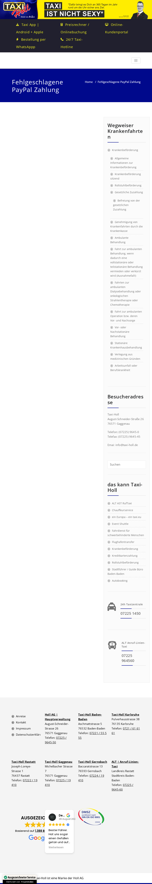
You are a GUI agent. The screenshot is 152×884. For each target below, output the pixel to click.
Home (89, 82)
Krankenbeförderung (125, 150)
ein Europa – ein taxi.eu (126, 517)
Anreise (21, 716)
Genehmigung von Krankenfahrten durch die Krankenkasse (126, 226)
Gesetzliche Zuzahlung (129, 192)
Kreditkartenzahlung (125, 555)
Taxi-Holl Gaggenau (58, 762)
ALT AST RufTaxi (122, 503)
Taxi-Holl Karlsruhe (125, 714)
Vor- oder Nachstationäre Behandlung (119, 332)
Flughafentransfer (123, 542)
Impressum (23, 728)
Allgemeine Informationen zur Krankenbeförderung (123, 163)
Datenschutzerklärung (30, 734)
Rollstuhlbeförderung (128, 185)
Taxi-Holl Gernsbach (92, 762)
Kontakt (21, 722)
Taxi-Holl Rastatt (23, 762)
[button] (38, 828)
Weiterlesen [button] (56, 847)
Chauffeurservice (122, 510)
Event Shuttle (120, 524)
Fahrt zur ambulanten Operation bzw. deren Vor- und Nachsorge (126, 316)
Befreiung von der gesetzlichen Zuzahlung (126, 205)
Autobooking (120, 580)
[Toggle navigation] (136, 60)
